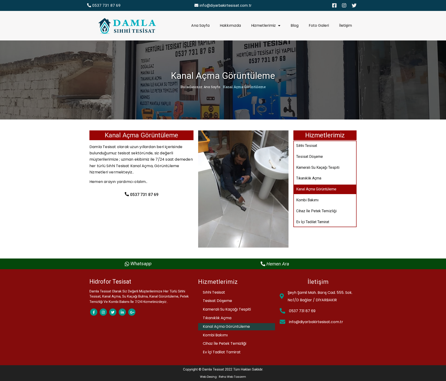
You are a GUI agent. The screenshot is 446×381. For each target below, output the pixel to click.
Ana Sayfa (212, 87)
